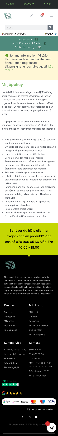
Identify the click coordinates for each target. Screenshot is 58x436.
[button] (51, 15)
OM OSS (10, 4)
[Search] (50, 27)
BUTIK (47, 4)
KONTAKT (29, 4)
